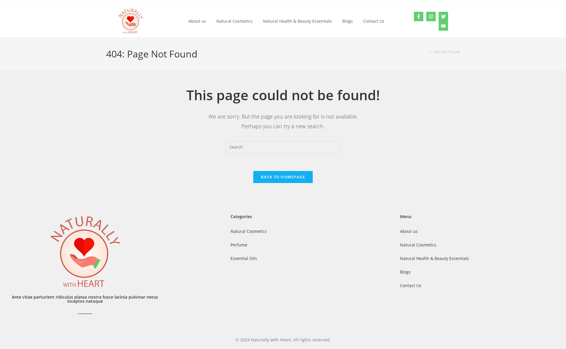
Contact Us (373, 21)
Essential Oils (244, 258)
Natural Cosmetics (234, 21)
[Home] (426, 52)
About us (197, 21)
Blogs (347, 21)
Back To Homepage (283, 177)
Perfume (239, 245)
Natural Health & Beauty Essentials (297, 21)
